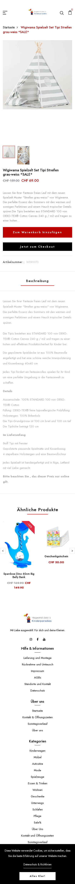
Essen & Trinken (37, 783)
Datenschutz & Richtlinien (37, 864)
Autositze (37, 764)
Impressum (37, 671)
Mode (37, 770)
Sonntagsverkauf (38, 724)
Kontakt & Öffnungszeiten (37, 717)
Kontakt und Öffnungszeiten (37, 835)
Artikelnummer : (13, 262)
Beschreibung (37, 281)
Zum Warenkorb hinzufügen (37, 232)
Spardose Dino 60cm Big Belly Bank (18, 575)
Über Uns (37, 829)
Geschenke (37, 796)
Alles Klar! (37, 876)
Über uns (37, 730)
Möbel (38, 757)
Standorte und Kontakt (37, 684)
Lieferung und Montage (37, 658)
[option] (37, 74)
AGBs (37, 677)
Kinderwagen (37, 751)
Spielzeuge (37, 777)
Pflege (37, 816)
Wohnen (37, 790)
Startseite (9, 27)
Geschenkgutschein (56, 556)
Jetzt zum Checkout (37, 247)
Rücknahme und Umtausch (37, 664)
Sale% (37, 822)
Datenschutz (37, 690)
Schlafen (37, 809)
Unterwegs (37, 803)
